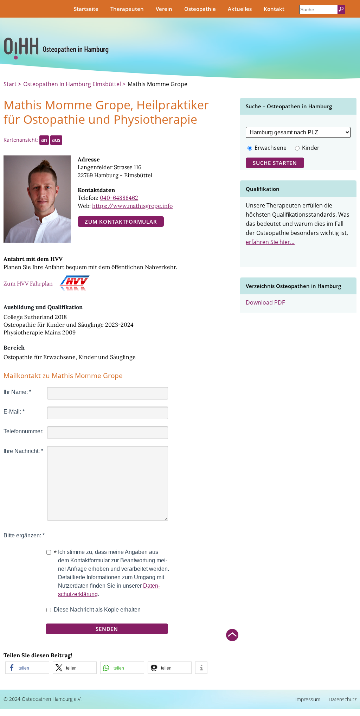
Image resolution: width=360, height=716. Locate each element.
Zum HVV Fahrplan (28, 283)
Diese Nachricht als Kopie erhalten (97, 610)
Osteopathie (200, 8)
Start (11, 84)
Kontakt (274, 8)
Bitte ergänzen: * (24, 535)
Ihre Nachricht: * (23, 451)
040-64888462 (119, 197)
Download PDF (265, 302)
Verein (164, 8)
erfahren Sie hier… (270, 242)
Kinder (311, 148)
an (44, 139)
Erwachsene (271, 148)
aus (56, 139)
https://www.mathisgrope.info (132, 205)
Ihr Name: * (17, 392)
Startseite (86, 8)
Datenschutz (342, 699)
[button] (27, 667)
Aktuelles (240, 8)
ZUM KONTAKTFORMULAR (121, 221)
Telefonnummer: (24, 431)
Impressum (307, 699)
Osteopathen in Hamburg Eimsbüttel (72, 84)
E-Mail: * (14, 412)
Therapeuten (127, 8)
